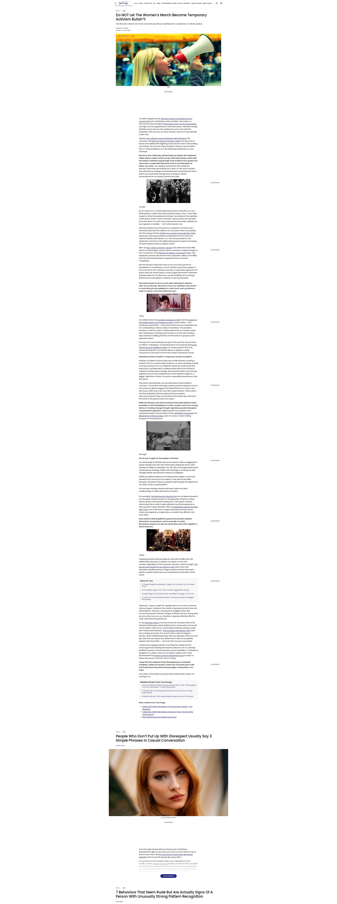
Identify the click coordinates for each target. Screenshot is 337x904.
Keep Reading (168, 876)
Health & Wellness (184, 3)
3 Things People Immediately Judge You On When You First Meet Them (168, 585)
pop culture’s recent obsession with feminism (166, 138)
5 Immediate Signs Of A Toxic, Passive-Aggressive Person (165, 590)
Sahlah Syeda (120, 745)
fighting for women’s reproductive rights (177, 233)
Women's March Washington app (169, 655)
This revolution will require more (177, 630)
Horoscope (148, 3)
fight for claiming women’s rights (165, 141)
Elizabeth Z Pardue (122, 28)
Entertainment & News (169, 3)
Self (154, 3)
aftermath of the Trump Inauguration (180, 124)
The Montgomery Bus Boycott (164, 496)
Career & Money (196, 3)
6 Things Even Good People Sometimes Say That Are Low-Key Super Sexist (167, 692)
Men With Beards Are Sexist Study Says (159, 717)
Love (135, 3)
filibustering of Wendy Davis (151, 416)
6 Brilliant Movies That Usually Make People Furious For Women (167, 696)
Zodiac (140, 3)
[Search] (216, 3)
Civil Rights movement (183, 413)
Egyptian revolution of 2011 (168, 320)
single (153, 645)
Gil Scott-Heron (152, 622)
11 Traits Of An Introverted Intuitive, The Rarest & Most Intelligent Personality (168, 598)
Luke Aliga (119, 901)
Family (159, 3)
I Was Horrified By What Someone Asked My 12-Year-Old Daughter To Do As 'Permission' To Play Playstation (169, 686)
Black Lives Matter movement (172, 253)
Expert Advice (207, 3)
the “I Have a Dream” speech (159, 247)
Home (118, 11)
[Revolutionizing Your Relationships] (124, 3)
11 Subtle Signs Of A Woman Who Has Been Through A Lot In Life (168, 594)
